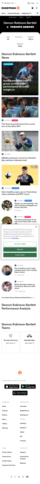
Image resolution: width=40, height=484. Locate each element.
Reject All (20, 249)
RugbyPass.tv (24, 411)
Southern (23, 428)
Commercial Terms (8, 465)
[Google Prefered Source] (20, 393)
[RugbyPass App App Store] (11, 386)
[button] (38, 13)
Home (4, 406)
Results (4, 415)
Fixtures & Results (14, 13)
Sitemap (5, 428)
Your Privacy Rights (20, 244)
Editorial (23, 463)
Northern (23, 423)
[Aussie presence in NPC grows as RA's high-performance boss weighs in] (20, 78)
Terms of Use (6, 456)
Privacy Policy (7, 452)
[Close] (36, 226)
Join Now (23, 406)
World (22, 432)
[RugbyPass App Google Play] (28, 386)
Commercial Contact (24, 457)
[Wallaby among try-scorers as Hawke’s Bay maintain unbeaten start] (20, 146)
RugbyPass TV (26, 13)
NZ (21, 436)
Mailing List (24, 415)
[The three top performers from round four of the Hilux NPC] (20, 112)
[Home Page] (11, 8)
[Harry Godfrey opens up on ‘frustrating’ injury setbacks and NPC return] (20, 180)
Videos (4, 424)
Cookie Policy (7, 461)
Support (23, 452)
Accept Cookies (20, 255)
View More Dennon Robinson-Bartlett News (17, 298)
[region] (20, 242)
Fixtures (5, 411)
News (4, 13)
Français (23, 441)
